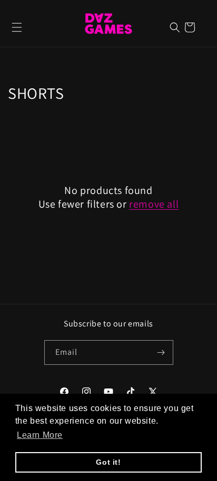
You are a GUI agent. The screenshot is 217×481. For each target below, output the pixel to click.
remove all (154, 204)
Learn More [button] (40, 435)
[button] (17, 27)
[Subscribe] (161, 352)
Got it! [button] (108, 462)
